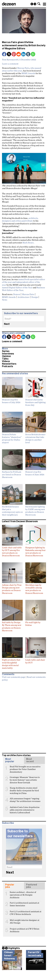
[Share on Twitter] (9, 54)
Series (5, 351)
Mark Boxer (28, 242)
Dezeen (16, 294)
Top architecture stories (16, 755)
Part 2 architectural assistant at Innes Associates (24, 904)
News (4, 300)
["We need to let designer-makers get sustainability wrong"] (35, 4)
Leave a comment (10, 63)
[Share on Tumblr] (28, 54)
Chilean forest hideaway (9, 955)
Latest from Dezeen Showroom (20, 521)
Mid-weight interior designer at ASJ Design (24, 921)
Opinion (6, 356)
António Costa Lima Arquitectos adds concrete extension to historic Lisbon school (24, 808)
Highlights (14, 948)
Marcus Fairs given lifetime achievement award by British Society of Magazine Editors (23, 45)
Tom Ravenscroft (10, 59)
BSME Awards (28, 73)
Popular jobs (9, 885)
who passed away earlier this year (21, 69)
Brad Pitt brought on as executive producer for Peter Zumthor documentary (25, 767)
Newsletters (9, 364)
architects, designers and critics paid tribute (20, 219)
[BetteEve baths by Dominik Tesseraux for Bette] (32, 4)
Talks (5, 359)
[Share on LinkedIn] (23, 54)
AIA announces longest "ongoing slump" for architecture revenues (25, 799)
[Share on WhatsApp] (33, 54)
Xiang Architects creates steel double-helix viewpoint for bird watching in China (24, 789)
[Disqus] (24, 716)
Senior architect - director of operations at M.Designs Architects (23, 893)
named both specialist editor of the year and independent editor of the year (23, 282)
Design (34, 297)
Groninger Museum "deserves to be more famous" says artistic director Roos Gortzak (25, 778)
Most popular (9, 760)
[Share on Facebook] (4, 54)
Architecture (23, 297)
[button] (39, 4)
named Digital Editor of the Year (17, 287)
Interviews (8, 353)
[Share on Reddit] (18, 54)
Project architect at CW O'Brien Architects (24, 930)
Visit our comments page (13, 677)
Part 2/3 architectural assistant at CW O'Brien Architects (25, 912)
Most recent (30, 760)
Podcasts (7, 366)
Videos (6, 361)
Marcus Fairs (23, 68)
